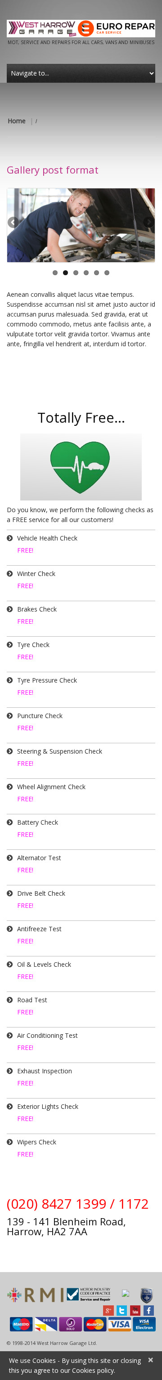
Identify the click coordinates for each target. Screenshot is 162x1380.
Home (17, 120)
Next (148, 223)
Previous (14, 223)
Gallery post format (53, 169)
